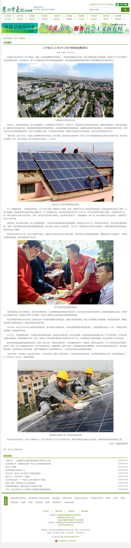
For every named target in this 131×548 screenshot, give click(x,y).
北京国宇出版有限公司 (65, 525)
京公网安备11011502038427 (67, 541)
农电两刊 (32, 19)
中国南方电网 (68, 502)
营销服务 (32, 16)
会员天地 (94, 19)
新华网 (108, 498)
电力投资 (69, 16)
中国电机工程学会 (97, 498)
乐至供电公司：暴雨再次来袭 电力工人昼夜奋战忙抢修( (28, 464)
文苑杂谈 (106, 16)
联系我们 (72, 511)
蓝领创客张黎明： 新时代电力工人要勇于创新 (24, 486)
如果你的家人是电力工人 (15, 470)
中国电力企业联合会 (81, 498)
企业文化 (81, 19)
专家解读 (69, 19)
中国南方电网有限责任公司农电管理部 (71, 520)
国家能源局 (56, 498)
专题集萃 (44, 19)
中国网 (122, 498)
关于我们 (46, 511)
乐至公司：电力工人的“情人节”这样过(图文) (23, 473)
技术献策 (118, 16)
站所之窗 (94, 16)
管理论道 (20, 16)
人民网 (115, 498)
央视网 (23, 502)
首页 (15, 38)
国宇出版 (8, 19)
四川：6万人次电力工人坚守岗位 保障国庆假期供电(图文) (28, 489)
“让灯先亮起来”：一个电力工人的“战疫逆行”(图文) (26, 480)
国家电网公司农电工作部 (66, 517)
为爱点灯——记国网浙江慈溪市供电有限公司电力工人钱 (28, 461)
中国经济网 (39, 502)
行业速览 (8, 16)
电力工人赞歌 (11, 467)
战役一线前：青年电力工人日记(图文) (21, 483)
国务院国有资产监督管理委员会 (39, 498)
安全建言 (44, 16)
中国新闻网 (14, 502)
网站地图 (84, 511)
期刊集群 (118, 19)
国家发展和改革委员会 (18, 498)
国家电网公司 (57, 502)
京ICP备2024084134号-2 (72, 537)
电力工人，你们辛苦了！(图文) (18, 477)
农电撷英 (81, 16)
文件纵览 (20, 19)
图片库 (106, 19)
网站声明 (59, 511)
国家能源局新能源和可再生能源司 (69, 515)
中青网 (30, 502)
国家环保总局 (67, 498)
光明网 (47, 502)
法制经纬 (57, 16)
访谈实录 (57, 19)
